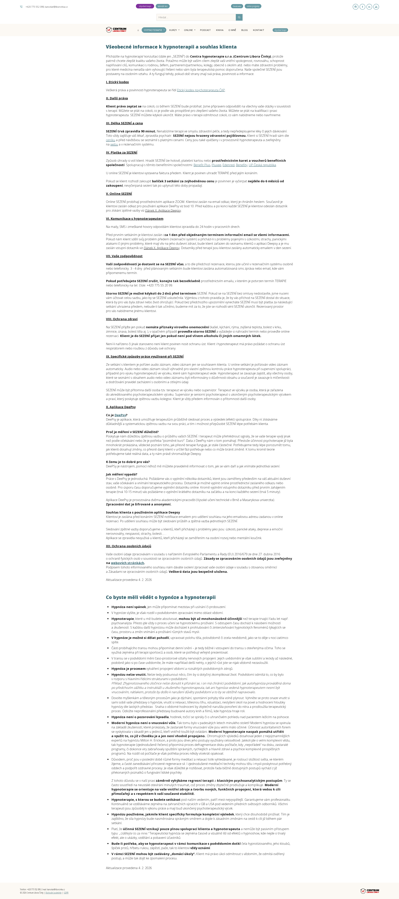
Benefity (241, 165)
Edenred (229, 165)
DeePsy (120, 415)
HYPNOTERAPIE (153, 30)
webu (114, 144)
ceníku (110, 140)
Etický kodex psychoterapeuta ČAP (201, 90)
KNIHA (219, 30)
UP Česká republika (262, 165)
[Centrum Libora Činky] (116, 30)
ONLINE (188, 30)
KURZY (173, 30)
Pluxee (216, 165)
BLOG (244, 30)
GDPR (66, 892)
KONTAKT (258, 30)
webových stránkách (127, 563)
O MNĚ (232, 30)
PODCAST (205, 30)
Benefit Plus (202, 165)
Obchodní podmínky (53, 892)
